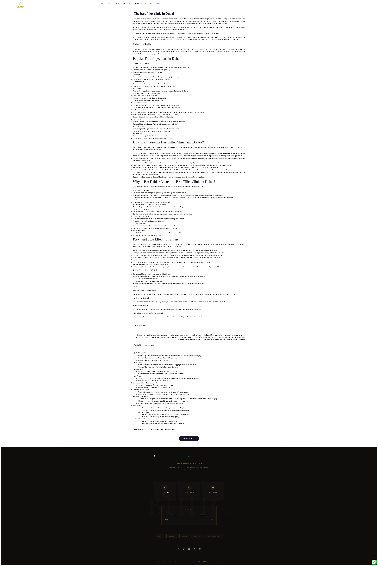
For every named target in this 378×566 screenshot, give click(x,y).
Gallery (184, 536)
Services (108, 3)
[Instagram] (178, 549)
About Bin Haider (138, 3)
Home (101, 3)
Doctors (125, 3)
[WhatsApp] (200, 549)
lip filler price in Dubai (174, 39)
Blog (150, 3)
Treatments (172, 536)
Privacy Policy (197, 536)
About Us (160, 536)
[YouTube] (189, 549)
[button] (110, 3)
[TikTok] (183, 549)
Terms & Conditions (214, 536)
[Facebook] (194, 549)
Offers (118, 3)
